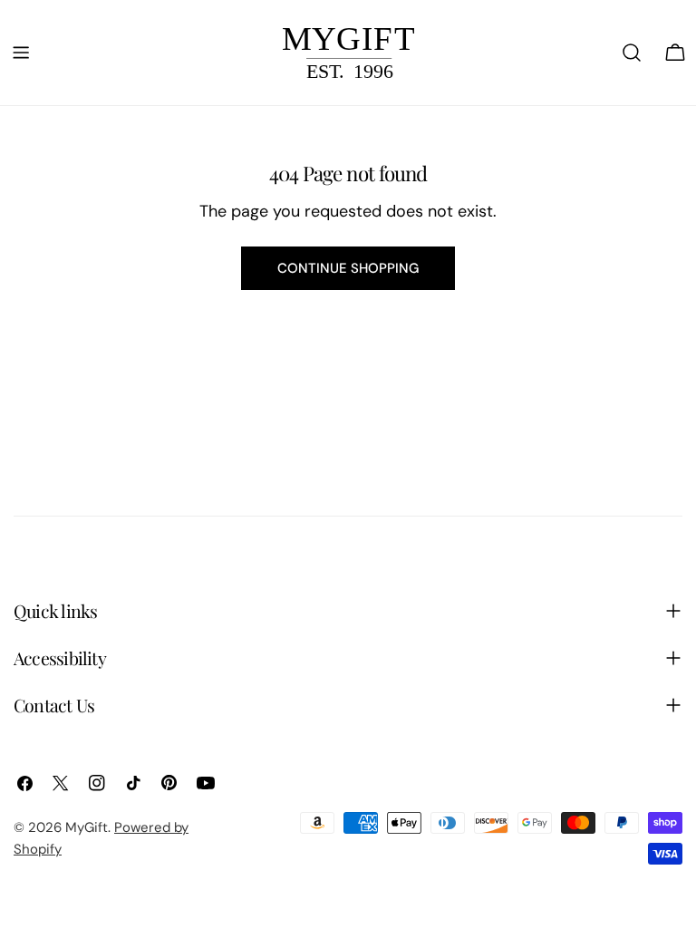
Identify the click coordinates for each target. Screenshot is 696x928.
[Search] (632, 52)
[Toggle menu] (21, 52)
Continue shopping (348, 268)
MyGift (86, 827)
